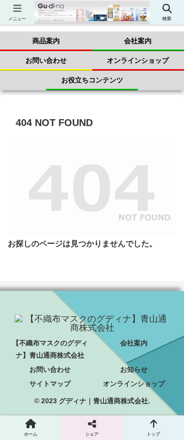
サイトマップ (50, 384)
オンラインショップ (134, 384)
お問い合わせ (50, 369)
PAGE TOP (169, 419)
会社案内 (134, 343)
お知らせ (134, 369)
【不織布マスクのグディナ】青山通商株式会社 (50, 349)
